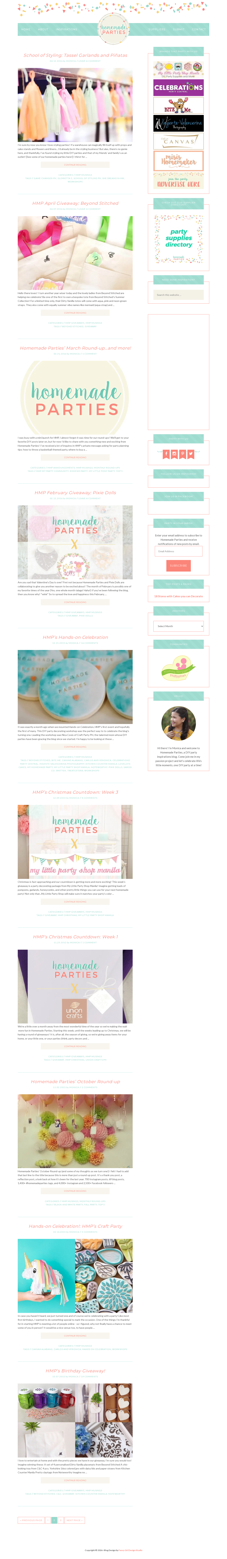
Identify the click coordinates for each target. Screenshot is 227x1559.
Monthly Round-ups (107, 467)
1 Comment (89, 353)
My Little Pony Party (102, 471)
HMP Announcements (61, 467)
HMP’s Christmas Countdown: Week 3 (75, 792)
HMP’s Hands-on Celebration (75, 637)
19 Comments (89, 1376)
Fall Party (90, 1204)
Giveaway (91, 326)
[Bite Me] (178, 113)
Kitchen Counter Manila (101, 763)
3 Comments (89, 1232)
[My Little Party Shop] (178, 77)
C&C (58, 1493)
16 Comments (89, 643)
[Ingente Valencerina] (178, 130)
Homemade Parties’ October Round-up (75, 1081)
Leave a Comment (90, 61)
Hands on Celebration (96, 1349)
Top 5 (119, 471)
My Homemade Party (40, 767)
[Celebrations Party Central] (178, 95)
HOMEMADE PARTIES (113, 28)
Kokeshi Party (79, 471)
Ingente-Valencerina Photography (62, 763)
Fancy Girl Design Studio (130, 1550)
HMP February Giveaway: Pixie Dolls (75, 492)
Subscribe (178, 565)
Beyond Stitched (73, 326)
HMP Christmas (67, 915)
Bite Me (56, 760)
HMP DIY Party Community (52, 471)
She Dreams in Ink (113, 178)
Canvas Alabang (72, 760)
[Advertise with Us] (178, 188)
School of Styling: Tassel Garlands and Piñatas (75, 55)
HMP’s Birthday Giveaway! (75, 1370)
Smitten (61, 770)
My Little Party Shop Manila (72, 767)
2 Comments (89, 1087)
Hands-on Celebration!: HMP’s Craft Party (75, 1226)
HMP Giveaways (74, 323)
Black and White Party (68, 1204)
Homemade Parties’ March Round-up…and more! (75, 348)
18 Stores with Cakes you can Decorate (178, 596)
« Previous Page (31, 1520)
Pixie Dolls (86, 615)
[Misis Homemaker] (178, 170)
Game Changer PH (45, 178)
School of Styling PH (87, 178)
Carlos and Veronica (97, 760)
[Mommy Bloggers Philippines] (178, 681)
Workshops (75, 181)
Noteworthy (99, 767)
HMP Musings (84, 175)
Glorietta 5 (65, 178)
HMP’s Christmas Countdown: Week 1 (75, 936)
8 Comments (89, 798)
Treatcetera (75, 770)
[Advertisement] (178, 373)
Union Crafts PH (96, 1059)
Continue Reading (75, 164)
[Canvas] (178, 148)
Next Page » (75, 1520)
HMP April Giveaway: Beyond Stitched (75, 203)
